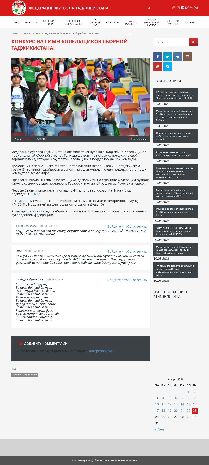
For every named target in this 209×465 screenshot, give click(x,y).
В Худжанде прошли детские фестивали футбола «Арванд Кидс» (173, 153)
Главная (15, 33)
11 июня (21, 201)
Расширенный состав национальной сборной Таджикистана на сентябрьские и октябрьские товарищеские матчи (174, 172)
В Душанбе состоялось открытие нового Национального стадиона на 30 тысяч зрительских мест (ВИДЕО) (174, 94)
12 (169, 404)
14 (182, 404)
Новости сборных (31, 33)
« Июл (159, 429)
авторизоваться (101, 351)
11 (163, 404)
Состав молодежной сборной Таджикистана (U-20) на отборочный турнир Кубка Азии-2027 (174, 192)
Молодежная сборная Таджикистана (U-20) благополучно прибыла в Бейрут (174, 211)
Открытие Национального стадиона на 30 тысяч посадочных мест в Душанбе (174, 135)
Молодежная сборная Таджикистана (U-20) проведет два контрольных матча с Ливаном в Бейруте (174, 249)
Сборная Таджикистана (25, 374)
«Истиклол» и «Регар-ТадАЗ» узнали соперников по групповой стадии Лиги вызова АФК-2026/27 (174, 230)
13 (176, 404)
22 (188, 410)
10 (157, 404)
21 (182, 410)
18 (163, 410)
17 (157, 410)
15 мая (35, 194)
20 (176, 410)
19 (169, 410)
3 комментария (139, 138)
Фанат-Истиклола (26, 225)
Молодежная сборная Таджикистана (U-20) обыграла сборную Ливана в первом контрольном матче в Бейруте (174, 115)
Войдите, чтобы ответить (127, 226)
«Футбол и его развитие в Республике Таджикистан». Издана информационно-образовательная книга (175, 270)
